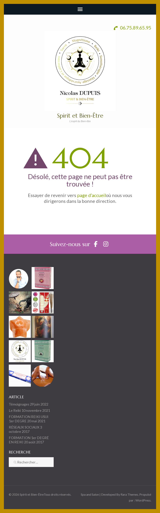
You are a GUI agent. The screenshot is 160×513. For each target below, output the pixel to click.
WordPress (143, 500)
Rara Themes (129, 494)
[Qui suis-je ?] (20, 279)
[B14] (43, 327)
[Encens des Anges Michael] (43, 303)
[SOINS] (43, 376)
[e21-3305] (43, 279)
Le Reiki (15, 410)
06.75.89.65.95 (135, 27)
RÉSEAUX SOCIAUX (24, 427)
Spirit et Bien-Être (80, 115)
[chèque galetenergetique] (20, 352)
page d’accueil (91, 195)
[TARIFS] (20, 303)
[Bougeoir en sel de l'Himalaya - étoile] (20, 327)
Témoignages (19, 404)
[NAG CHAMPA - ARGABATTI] (20, 376)
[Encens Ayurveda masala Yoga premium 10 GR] (43, 352)
